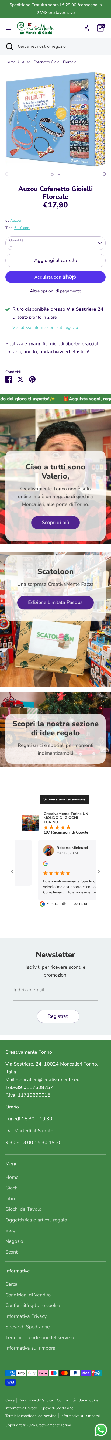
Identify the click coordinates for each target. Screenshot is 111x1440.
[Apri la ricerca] (9, 46)
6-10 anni (22, 227)
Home (10, 61)
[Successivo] (104, 174)
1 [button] (52, 174)
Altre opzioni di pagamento (55, 291)
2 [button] (59, 174)
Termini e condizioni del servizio (39, 1337)
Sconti (12, 1252)
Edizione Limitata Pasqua (55, 602)
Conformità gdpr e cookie (32, 1305)
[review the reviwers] (35, 864)
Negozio (14, 1241)
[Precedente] (7, 174)
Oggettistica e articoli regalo (36, 1220)
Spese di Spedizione (27, 1326)
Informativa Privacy (26, 1316)
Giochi (12, 1188)
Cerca (11, 1284)
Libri (10, 1198)
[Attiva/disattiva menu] (8, 27)
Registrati (58, 1016)
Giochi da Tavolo (23, 1209)
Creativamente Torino (53, 1425)
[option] (55, 119)
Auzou (15, 220)
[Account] (86, 26)
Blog (10, 1230)
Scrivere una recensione (64, 799)
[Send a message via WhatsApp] (100, 1429)
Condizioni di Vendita (28, 1295)
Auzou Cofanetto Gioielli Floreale (49, 61)
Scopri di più (55, 522)
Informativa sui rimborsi (30, 1348)
